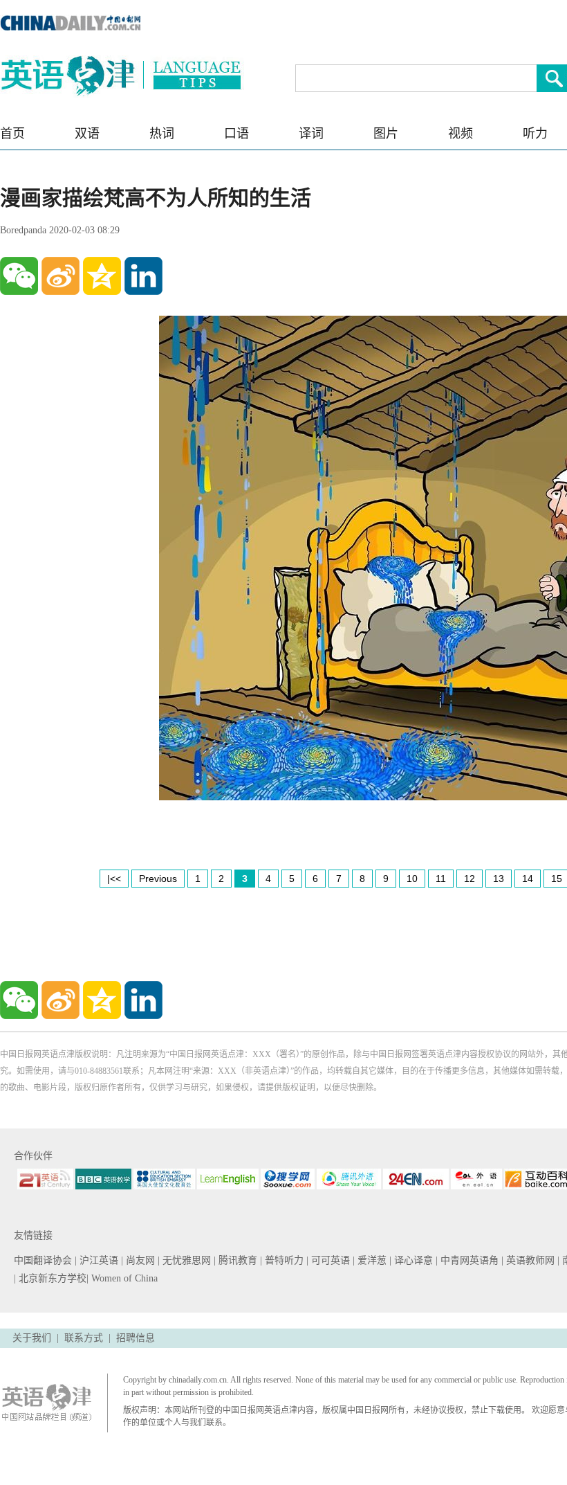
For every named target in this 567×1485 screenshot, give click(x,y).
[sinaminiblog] (60, 276)
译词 (311, 134)
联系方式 (83, 1338)
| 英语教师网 (529, 1260)
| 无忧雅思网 (186, 1260)
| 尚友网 (139, 1260)
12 (469, 878)
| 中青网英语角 (468, 1260)
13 (498, 878)
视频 (460, 134)
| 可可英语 (329, 1260)
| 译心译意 (412, 1260)
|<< (114, 878)
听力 (535, 134)
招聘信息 (135, 1338)
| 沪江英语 (98, 1260)
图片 (385, 134)
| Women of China (122, 1278)
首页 (12, 134)
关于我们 (31, 1338)
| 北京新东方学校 (50, 1278)
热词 (161, 134)
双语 (87, 134)
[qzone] (102, 276)
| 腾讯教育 (237, 1260)
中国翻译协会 (44, 1260)
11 (441, 878)
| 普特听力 (283, 1260)
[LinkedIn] (143, 276)
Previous (158, 878)
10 (412, 878)
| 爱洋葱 (371, 1260)
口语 (236, 134)
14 (527, 878)
